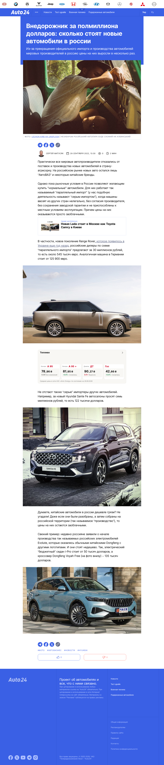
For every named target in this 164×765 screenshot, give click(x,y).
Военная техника (77, 12)
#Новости (69, 650)
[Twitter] (17, 757)
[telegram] (40, 145)
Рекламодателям (118, 727)
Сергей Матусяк (55, 153)
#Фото (41, 650)
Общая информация (119, 722)
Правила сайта (117, 733)
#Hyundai (83, 650)
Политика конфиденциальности (124, 749)
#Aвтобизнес (54, 650)
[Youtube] (23, 757)
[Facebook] (10, 757)
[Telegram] (29, 757)
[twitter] (52, 145)
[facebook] (46, 145)
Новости (48, 12)
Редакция (115, 738)
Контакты (115, 744)
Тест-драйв (60, 12)
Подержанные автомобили (102, 12)
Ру (152, 12)
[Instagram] (35, 757)
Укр (144, 12)
